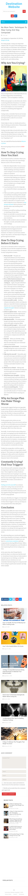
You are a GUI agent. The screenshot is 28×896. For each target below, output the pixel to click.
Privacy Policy (8, 894)
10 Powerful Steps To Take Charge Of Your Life (16, 834)
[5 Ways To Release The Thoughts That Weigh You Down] (14, 733)
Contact (15, 894)
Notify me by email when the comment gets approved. (13, 789)
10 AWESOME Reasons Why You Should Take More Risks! (15, 828)
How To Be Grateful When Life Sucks (13, 646)
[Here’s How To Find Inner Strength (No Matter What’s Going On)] (14, 686)
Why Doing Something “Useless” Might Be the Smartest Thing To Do (15, 820)
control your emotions (12, 541)
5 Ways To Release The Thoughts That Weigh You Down (16, 805)
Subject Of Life (5, 40)
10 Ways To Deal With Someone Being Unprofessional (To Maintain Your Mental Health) (13, 671)
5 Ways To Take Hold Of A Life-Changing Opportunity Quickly (16, 813)
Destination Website (14, 5)
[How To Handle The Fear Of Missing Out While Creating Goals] (14, 614)
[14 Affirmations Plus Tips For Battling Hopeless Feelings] (14, 710)
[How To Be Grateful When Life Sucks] (14, 637)
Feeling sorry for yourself (8, 485)
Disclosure (21, 894)
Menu (3, 22)
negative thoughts (9, 308)
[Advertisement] (14, 582)
